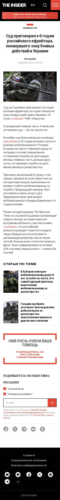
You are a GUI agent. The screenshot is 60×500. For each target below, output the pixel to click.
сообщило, (10, 226)
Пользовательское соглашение (29, 460)
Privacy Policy (40, 415)
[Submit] (52, 403)
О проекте (29, 455)
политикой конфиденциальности (31, 412)
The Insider (30, 58)
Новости (30, 28)
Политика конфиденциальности (29, 465)
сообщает (17, 118)
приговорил (10, 141)
